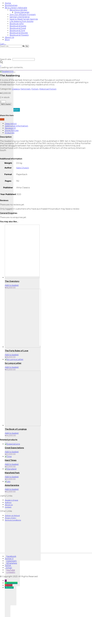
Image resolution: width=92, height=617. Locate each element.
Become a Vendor (18, 10)
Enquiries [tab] (9, 133)
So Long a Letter (13, 363)
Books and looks (18, 26)
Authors (8, 502)
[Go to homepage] (14, 57)
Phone (10, 587)
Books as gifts (16, 23)
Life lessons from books (21, 21)
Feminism (25, 89)
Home (8, 3)
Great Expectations (14, 448)
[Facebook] (0, 119)
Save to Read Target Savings (24, 19)
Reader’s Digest (11, 500)
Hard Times (10, 460)
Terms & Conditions (13, 520)
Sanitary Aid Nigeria (19, 17)
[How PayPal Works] (46, 548)
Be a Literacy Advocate (16, 7)
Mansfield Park (12, 473)
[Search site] (1, 63)
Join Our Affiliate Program (23, 14)
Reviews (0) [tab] (10, 128)
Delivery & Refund (12, 515)
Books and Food (18, 28)
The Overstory (12, 281)
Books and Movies (19, 33)
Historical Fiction (47, 89)
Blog (7, 39)
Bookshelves (11, 5)
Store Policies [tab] (11, 130)
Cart (3, 44)
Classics (16, 89)
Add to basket (6, 104)
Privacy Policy (10, 518)
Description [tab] (11, 123)
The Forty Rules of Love (16, 351)
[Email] (2, 119)
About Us (9, 37)
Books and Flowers (19, 35)
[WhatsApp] (3, 119)
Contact (8, 507)
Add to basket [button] (12, 285)
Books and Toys (17, 30)
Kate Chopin (22, 168)
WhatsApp (12, 583)
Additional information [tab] (16, 126)
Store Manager (21, 12)
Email (9, 585)
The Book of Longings (16, 429)
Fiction (34, 89)
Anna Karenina (12, 485)
